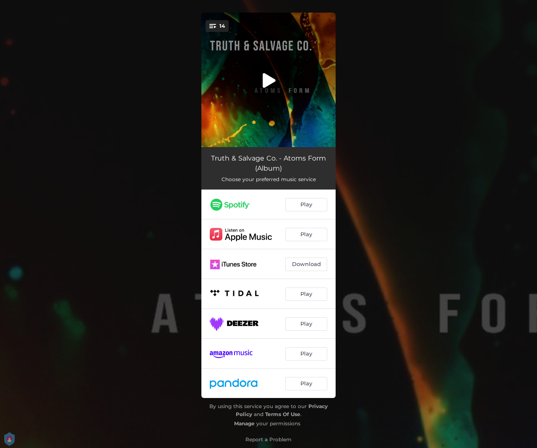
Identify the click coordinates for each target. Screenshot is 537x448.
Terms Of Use (282, 414)
